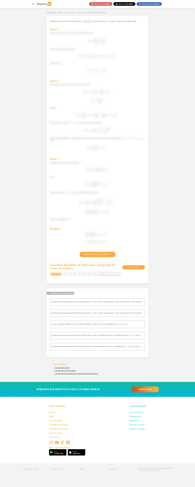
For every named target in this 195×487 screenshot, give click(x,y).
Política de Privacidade (30, 469)
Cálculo (60, 13)
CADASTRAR (145, 389)
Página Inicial (51, 13)
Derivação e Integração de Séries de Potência (92, 13)
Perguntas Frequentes (137, 429)
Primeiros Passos (135, 416)
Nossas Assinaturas (136, 412)
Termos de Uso (56, 469)
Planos (82, 469)
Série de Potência (69, 13)
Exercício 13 (56, 274)
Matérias (52, 412)
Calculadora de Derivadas (58, 429)
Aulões (51, 416)
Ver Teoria (132, 267)
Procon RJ (113, 469)
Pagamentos (133, 420)
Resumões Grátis (55, 433)
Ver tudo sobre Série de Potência (65, 371)
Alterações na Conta (136, 425)
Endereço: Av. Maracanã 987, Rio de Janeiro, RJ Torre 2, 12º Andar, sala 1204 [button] (155, 469)
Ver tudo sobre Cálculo (62, 368)
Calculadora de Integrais (58, 425)
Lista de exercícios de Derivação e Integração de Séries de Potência (76, 373)
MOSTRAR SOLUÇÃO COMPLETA (97, 254)
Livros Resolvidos (55, 420)
